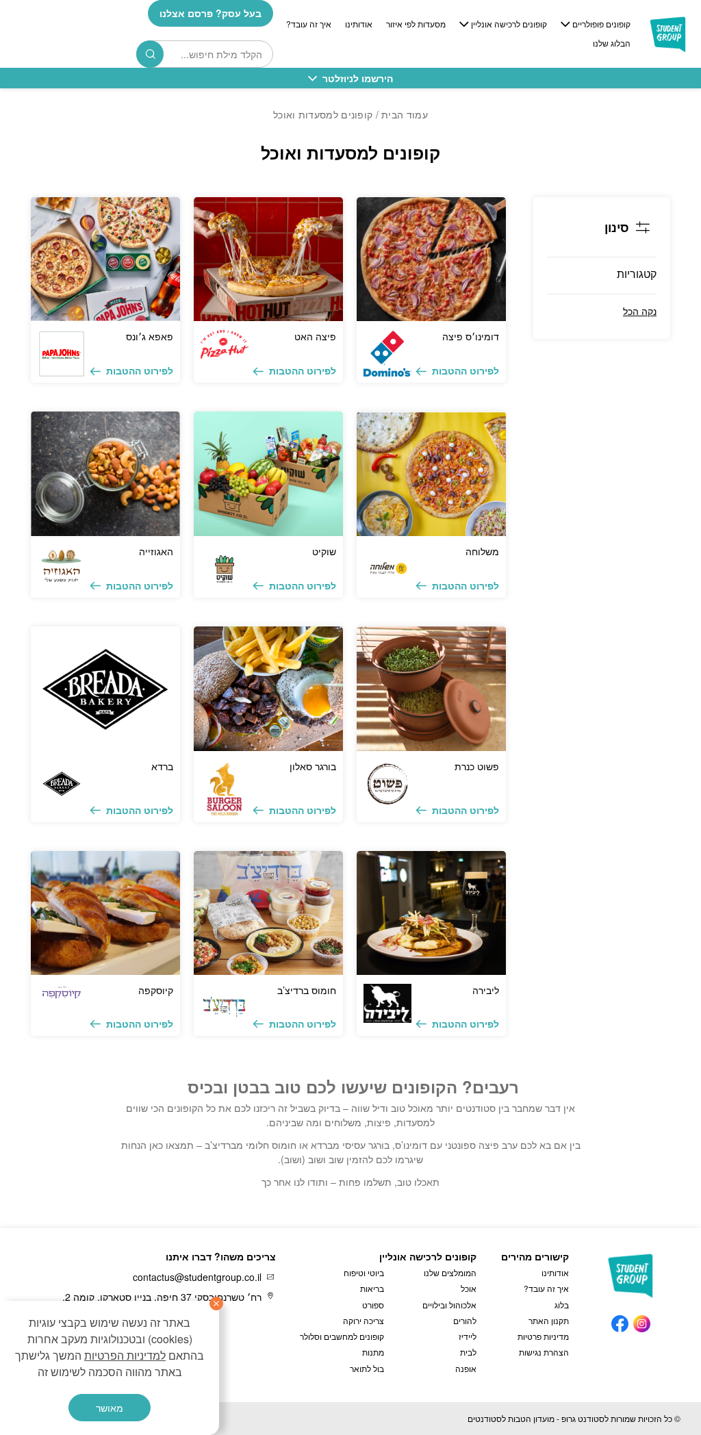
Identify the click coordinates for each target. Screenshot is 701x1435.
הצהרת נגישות (544, 1352)
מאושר (109, 1407)
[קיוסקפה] (105, 913)
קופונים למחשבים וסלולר (342, 1336)
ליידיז (467, 1336)
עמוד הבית (404, 114)
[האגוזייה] (105, 473)
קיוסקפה (155, 990)
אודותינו (358, 23)
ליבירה (485, 990)
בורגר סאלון (313, 766)
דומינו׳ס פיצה (470, 336)
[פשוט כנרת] (431, 688)
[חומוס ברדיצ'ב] (268, 913)
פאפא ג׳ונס (149, 336)
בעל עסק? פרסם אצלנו (211, 13)
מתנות (373, 1352)
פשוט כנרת (477, 766)
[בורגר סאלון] (268, 688)
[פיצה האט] (268, 259)
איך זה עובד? (308, 23)
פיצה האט (315, 336)
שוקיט (324, 551)
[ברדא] (105, 688)
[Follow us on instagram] (641, 1320)
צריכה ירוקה (363, 1320)
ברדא (162, 766)
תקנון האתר (548, 1320)
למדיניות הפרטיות (125, 1355)
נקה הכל (640, 311)
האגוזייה (156, 551)
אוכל (468, 1288)
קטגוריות (637, 273)
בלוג (562, 1304)
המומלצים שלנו (450, 1272)
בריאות (372, 1288)
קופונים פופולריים (601, 23)
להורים (464, 1320)
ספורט (373, 1304)
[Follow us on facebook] (619, 1320)
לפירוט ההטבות (465, 370)
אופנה (465, 1368)
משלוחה (482, 551)
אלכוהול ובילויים (449, 1304)
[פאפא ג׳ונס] (105, 259)
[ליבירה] (431, 913)
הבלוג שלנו (611, 43)
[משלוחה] (431, 473)
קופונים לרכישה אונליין (509, 23)
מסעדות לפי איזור (416, 23)
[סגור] (216, 1303)
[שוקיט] (268, 473)
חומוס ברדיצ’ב (306, 990)
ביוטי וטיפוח (364, 1272)
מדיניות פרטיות (543, 1336)
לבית (468, 1352)
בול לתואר (367, 1368)
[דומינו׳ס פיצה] (431, 259)
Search (150, 54)
